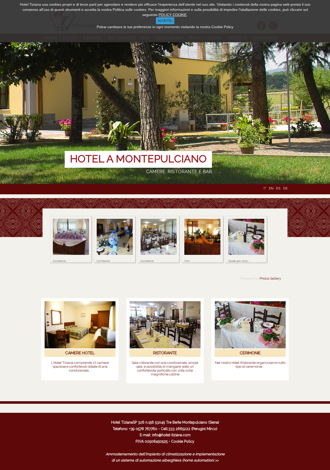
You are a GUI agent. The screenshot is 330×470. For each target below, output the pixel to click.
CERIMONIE (250, 353)
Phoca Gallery (270, 278)
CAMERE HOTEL (80, 353)
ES (278, 188)
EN (271, 188)
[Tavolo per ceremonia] (246, 254)
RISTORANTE (165, 353)
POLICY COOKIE (173, 15)
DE (285, 188)
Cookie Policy (182, 441)
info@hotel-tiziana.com (171, 435)
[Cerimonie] (71, 254)
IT (265, 188)
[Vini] (202, 254)
